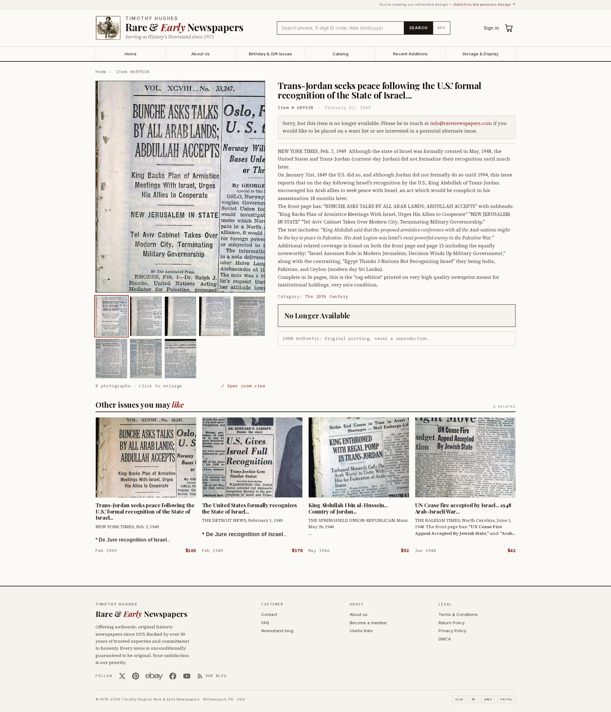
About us (359, 614)
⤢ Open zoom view (243, 386)
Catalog (341, 53)
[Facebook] (172, 676)
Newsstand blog (277, 630)
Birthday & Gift (270, 53)
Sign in (491, 28)
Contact (269, 614)
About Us (200, 53)
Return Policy (452, 622)
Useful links (361, 630)
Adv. (441, 27)
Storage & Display (480, 53)
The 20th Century (326, 296)
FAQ (265, 622)
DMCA (445, 638)
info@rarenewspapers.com (461, 123)
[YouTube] (187, 676)
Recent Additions (410, 53)
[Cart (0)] (509, 28)
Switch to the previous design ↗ (484, 4)
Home (131, 53)
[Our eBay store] (154, 676)
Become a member (368, 622)
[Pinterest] (135, 676)
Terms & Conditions (458, 614)
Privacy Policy (452, 630)
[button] (180, 187)
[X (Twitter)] (122, 676)
